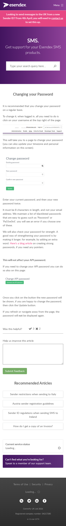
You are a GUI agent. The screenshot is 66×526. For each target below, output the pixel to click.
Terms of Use (20, 484)
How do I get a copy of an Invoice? (33, 426)
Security (36, 484)
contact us (57, 18)
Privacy (49, 484)
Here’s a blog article (21, 243)
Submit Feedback (15, 371)
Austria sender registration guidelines (33, 403)
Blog (21, 500)
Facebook (45, 500)
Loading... (11, 448)
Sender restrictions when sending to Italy (33, 394)
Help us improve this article (18, 340)
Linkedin (37, 500)
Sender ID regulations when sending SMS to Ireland (33, 414)
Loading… (30, 491)
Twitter (29, 500)
